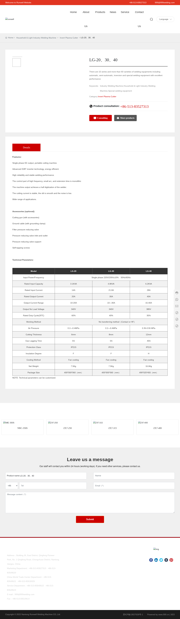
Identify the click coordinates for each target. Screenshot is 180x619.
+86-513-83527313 (137, 2)
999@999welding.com (165, 2)
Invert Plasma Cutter (69, 38)
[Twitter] (161, 560)
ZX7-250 (67, 428)
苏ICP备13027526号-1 (133, 614)
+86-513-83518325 (26, 581)
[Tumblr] (166, 560)
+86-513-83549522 (35, 585)
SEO (173, 615)
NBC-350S (22, 428)
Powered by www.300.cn (158, 614)
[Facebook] (151, 560)
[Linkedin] (156, 560)
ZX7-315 (112, 428)
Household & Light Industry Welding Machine (36, 38)
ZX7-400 (157, 428)
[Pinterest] (171, 560)
